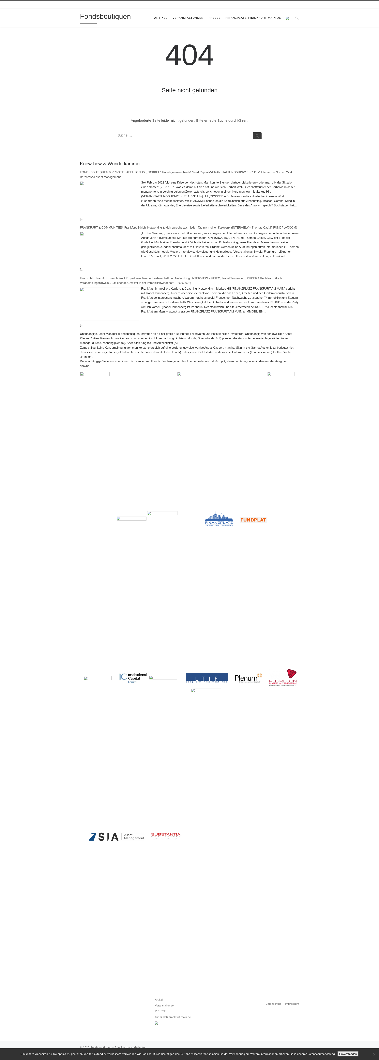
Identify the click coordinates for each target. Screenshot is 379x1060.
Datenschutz (273, 1003)
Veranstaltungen (165, 1005)
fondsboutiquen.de (121, 361)
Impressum (292, 1003)
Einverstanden (348, 1053)
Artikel (159, 999)
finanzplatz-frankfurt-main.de (173, 1017)
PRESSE (160, 1011)
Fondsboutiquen (100, 1047)
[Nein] (374, 1054)
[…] (82, 218)
